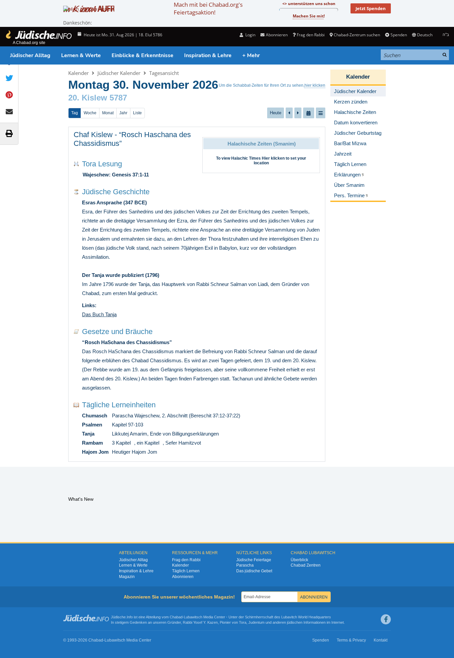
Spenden (398, 35)
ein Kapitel (148, 443)
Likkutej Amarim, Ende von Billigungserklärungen (165, 434)
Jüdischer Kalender (118, 73)
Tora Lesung (102, 164)
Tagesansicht (164, 73)
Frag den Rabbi (311, 35)
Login (249, 35)
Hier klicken (273, 158)
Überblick (299, 560)
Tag (74, 113)
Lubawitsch (193, 617)
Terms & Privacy (351, 640)
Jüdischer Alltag (30, 55)
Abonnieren (183, 576)
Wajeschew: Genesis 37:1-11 (116, 174)
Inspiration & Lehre (208, 55)
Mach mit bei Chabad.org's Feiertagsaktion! (208, 8)
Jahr (123, 113)
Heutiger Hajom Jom (134, 452)
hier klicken (314, 85)
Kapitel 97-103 (127, 424)
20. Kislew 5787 (97, 97)
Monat (108, 113)
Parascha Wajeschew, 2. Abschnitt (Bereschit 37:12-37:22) (176, 415)
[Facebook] (386, 619)
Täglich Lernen (186, 571)
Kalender (78, 73)
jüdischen (294, 622)
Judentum (256, 622)
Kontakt (380, 640)
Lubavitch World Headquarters (306, 617)
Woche (90, 113)
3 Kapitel (121, 443)
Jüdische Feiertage (253, 560)
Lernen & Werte (81, 55)
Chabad (176, 617)
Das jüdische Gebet (254, 571)
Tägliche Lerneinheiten (119, 405)
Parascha (245, 565)
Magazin (127, 576)
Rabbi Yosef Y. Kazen (200, 622)
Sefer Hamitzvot (183, 443)
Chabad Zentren (306, 565)
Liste (137, 113)
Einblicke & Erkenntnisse (142, 55)
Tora (242, 622)
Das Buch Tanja (99, 314)
